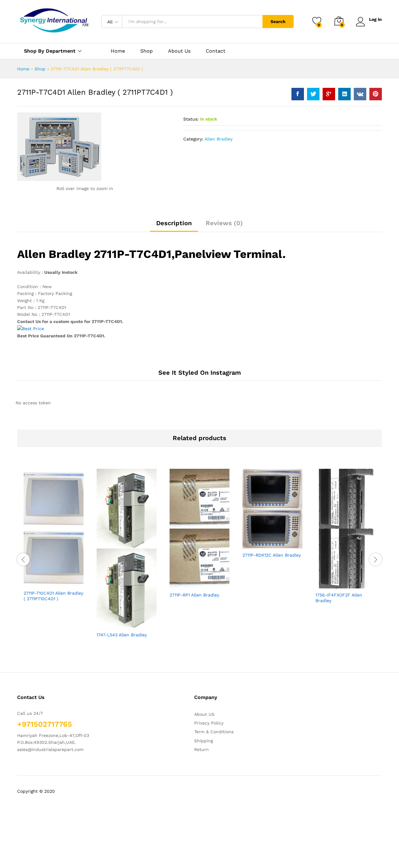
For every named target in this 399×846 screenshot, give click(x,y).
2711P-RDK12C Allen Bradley (272, 555)
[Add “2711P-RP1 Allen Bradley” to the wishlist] (205, 581)
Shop (146, 51)
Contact (215, 51)
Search (278, 21)
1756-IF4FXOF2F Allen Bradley (338, 597)
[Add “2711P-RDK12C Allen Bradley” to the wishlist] (278, 541)
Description (174, 223)
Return (201, 749)
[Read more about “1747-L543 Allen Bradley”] (103, 621)
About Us (179, 51)
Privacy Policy (209, 722)
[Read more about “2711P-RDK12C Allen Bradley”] (249, 541)
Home (118, 51)
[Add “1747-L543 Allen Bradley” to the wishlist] (132, 621)
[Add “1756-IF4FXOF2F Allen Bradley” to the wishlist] (351, 581)
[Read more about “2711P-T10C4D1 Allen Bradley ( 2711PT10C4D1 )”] (30, 579)
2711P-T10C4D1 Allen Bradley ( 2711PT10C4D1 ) (53, 596)
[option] (53, 540)
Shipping (203, 740)
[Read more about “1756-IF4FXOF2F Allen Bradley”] (322, 581)
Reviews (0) (224, 223)
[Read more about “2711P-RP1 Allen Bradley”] (176, 581)
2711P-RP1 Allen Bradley (194, 594)
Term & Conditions (213, 731)
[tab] (174, 226)
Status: (191, 118)
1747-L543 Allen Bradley (122, 634)
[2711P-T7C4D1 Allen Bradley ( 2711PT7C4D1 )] (297, 94)
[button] (73, 579)
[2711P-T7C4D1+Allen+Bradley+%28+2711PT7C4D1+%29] (313, 94)
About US (204, 714)
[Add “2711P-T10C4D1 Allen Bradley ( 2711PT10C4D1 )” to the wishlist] (59, 579)
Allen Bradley (218, 138)
